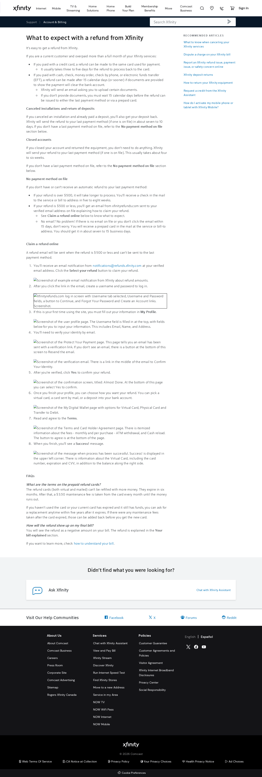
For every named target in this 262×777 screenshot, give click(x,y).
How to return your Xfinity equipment (208, 82)
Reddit (231, 617)
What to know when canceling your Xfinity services (206, 44)
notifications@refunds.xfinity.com (117, 265)
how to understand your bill (94, 543)
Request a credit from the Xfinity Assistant (205, 93)
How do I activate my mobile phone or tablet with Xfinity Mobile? (208, 105)
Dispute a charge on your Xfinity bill (207, 54)
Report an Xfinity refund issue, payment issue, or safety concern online (209, 64)
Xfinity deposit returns (198, 75)
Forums (191, 617)
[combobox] (193, 22)
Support (31, 22)
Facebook (116, 617)
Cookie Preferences (134, 773)
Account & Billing (54, 22)
